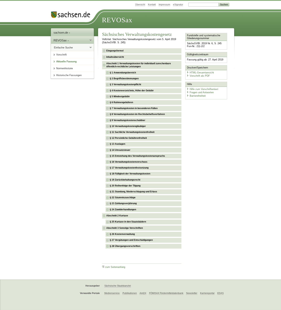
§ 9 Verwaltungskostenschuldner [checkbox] (127, 120)
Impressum (164, 4)
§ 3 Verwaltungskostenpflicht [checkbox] (125, 84)
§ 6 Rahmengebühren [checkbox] (121, 102)
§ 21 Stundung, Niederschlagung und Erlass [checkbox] (133, 191)
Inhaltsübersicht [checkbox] (115, 57)
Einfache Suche (63, 47)
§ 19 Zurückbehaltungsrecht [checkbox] (125, 179)
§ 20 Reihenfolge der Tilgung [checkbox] (125, 185)
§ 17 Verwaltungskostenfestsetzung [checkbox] (129, 167)
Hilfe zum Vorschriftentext (204, 89)
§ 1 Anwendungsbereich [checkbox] (123, 72)
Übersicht (140, 4)
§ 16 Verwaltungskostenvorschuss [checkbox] (128, 162)
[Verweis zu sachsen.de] (72, 14)
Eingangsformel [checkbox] (114, 50)
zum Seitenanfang (115, 267)
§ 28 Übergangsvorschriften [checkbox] (125, 246)
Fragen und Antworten (202, 92)
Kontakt (152, 4)
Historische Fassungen (69, 75)
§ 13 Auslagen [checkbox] (117, 144)
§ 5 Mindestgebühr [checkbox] (120, 96)
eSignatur (178, 4)
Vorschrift (61, 54)
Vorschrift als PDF (200, 75)
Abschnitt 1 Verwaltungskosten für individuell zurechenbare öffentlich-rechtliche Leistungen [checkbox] (138, 65)
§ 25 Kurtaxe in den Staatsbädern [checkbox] (128, 221)
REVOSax (117, 20)
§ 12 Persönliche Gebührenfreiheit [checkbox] (128, 138)
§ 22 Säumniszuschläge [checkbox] (123, 197)
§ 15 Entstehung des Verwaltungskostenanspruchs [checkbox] (137, 156)
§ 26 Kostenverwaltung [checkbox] (122, 234)
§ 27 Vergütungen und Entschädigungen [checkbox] (131, 240)
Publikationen (130, 293)
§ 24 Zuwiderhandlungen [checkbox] (123, 209)
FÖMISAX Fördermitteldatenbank (166, 293)
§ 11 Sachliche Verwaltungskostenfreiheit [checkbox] (132, 132)
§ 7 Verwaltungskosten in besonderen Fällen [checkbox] (134, 108)
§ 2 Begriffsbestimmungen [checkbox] (124, 78)
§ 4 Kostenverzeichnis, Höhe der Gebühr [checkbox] (132, 90)
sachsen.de (61, 32)
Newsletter (191, 293)
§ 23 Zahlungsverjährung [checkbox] (123, 203)
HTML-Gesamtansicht (202, 72)
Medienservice (112, 293)
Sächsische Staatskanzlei (117, 285)
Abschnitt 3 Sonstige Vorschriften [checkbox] (124, 228)
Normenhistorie (64, 68)
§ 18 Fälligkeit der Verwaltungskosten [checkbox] (130, 173)
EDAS (220, 293)
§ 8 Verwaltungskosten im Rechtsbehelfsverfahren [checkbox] (137, 114)
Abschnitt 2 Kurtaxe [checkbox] (117, 215)
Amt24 (143, 293)
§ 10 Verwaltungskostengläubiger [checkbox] (128, 126)
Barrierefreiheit (198, 95)
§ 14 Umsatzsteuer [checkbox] (120, 150)
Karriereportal (207, 293)
